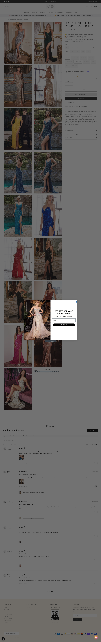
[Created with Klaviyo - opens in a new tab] (50, 341)
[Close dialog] (75, 302)
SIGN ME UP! (64, 324)
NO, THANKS (64, 328)
